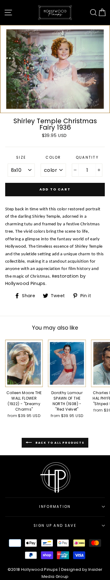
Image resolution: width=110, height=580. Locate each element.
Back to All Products (59, 442)
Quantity (87, 157)
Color (53, 157)
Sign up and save (55, 525)
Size (21, 157)
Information (55, 506)
